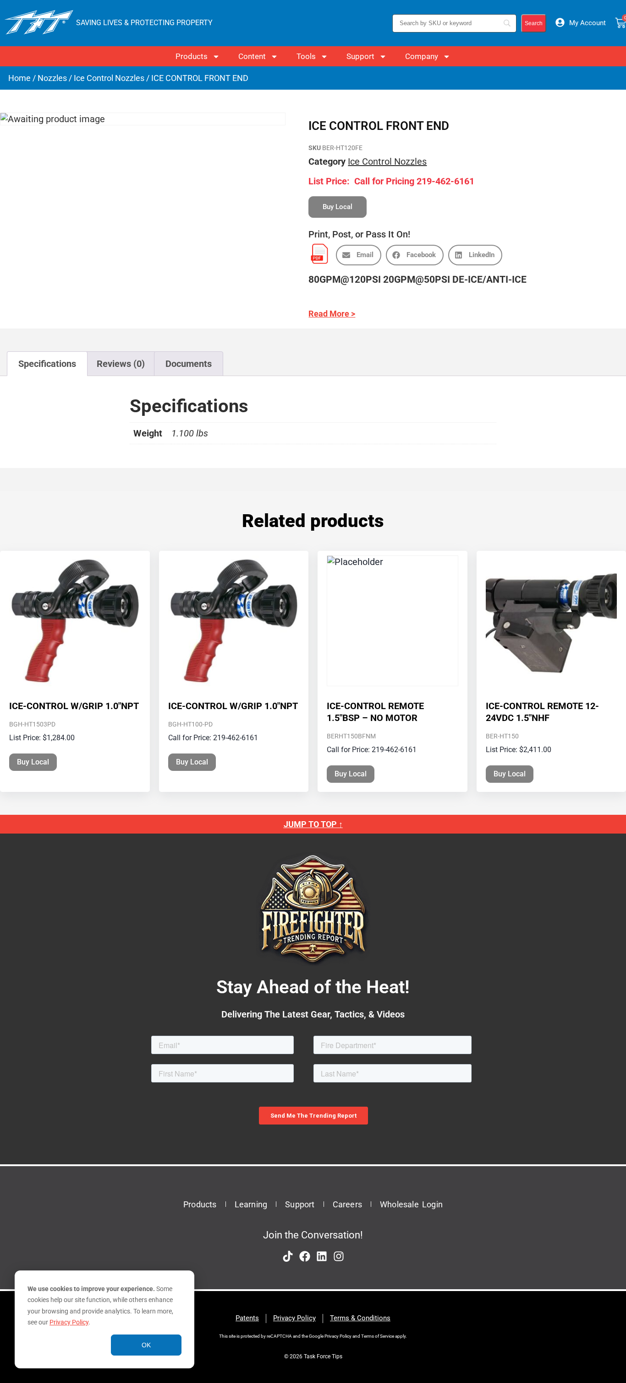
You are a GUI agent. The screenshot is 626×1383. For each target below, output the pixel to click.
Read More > (331, 313)
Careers (347, 1204)
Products (192, 56)
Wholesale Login (411, 1204)
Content (252, 56)
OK (146, 1345)
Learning (251, 1204)
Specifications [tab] (47, 363)
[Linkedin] (321, 1256)
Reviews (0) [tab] (121, 363)
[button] (358, 255)
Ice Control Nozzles (109, 78)
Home (19, 78)
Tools (306, 56)
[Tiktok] (287, 1256)
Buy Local (33, 762)
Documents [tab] (188, 363)
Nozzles (52, 78)
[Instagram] (338, 1256)
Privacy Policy (68, 1322)
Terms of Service (377, 1336)
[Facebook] (304, 1256)
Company (421, 56)
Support (360, 56)
